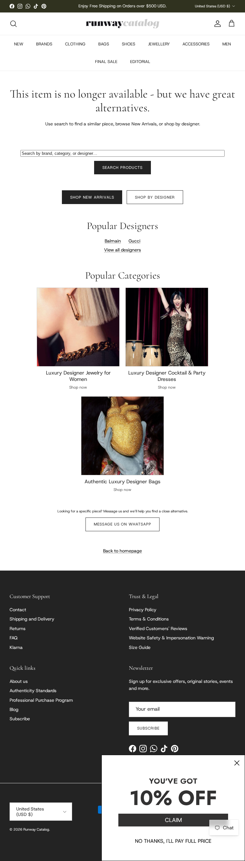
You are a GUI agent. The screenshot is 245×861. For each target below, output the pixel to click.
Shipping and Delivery (32, 619)
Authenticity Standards (33, 690)
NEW (18, 44)
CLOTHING (75, 44)
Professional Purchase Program (41, 700)
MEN (226, 44)
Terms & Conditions (149, 619)
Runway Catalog (36, 829)
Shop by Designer (154, 197)
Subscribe (20, 719)
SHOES (128, 44)
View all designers (122, 250)
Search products (122, 167)
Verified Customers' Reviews (158, 628)
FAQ (14, 638)
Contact (18, 609)
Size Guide (140, 647)
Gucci (134, 241)
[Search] (13, 24)
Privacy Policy (142, 609)
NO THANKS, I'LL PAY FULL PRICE (173, 841)
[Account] (216, 24)
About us (19, 681)
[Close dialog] (236, 763)
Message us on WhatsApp (122, 524)
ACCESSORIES (196, 44)
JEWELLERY (159, 44)
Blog (14, 709)
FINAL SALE (106, 61)
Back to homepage (122, 551)
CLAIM (173, 820)
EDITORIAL (140, 61)
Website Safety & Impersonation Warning (171, 638)
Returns (18, 628)
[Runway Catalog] (122, 23)
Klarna (16, 647)
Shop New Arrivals (92, 197)
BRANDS (44, 44)
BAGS (103, 44)
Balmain (113, 241)
